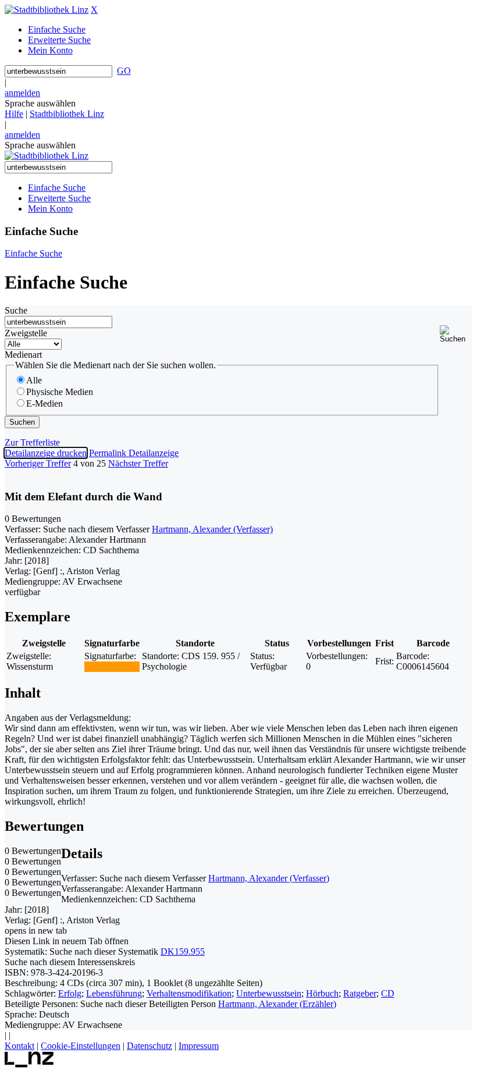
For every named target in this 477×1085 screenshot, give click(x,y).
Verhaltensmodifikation (189, 993)
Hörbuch (322, 993)
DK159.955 (183, 951)
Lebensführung (114, 993)
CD (387, 993)
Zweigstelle (26, 333)
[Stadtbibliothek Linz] (46, 10)
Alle (34, 380)
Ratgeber (359, 993)
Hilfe (14, 114)
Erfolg (69, 993)
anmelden (22, 93)
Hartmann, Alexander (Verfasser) (212, 529)
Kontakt (19, 1046)
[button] (456, 334)
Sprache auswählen (40, 103)
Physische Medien (59, 392)
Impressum (199, 1046)
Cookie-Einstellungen (80, 1046)
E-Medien (44, 403)
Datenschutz (149, 1046)
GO (124, 71)
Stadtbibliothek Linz (67, 114)
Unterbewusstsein (268, 993)
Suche (16, 310)
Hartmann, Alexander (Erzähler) (277, 1004)
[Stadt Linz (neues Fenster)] (29, 1064)
